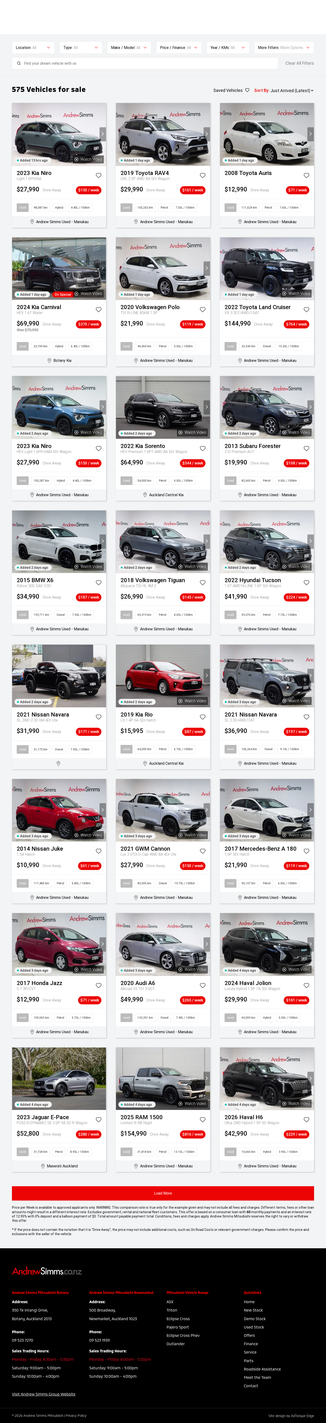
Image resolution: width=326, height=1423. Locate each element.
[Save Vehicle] (98, 176)
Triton (172, 1310)
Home (249, 1301)
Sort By (261, 90)
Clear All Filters (299, 63)
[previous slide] (15, 134)
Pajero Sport (178, 1327)
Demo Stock (255, 1318)
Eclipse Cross (178, 1318)
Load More (163, 1193)
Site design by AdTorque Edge (291, 1416)
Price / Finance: (173, 47)
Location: (23, 47)
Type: (68, 47)
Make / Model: (123, 47)
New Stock (253, 1310)
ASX (170, 1301)
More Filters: (268, 47)
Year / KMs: (220, 47)
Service (250, 1352)
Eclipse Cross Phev (183, 1335)
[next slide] (103, 134)
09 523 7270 (22, 1340)
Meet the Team (257, 1377)
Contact (251, 1385)
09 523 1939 (99, 1340)
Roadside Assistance (262, 1369)
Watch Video (91, 159)
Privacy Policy (76, 1415)
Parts (248, 1360)
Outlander (176, 1343)
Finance (251, 1343)
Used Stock (254, 1327)
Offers (249, 1335)
